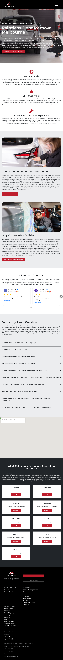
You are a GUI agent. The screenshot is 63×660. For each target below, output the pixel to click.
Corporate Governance (10, 625)
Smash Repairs (27, 598)
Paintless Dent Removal (29, 602)
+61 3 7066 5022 (8, 648)
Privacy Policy (8, 654)
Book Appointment (33, 576)
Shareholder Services (9, 623)
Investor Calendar (8, 608)
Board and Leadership (10, 592)
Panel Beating (26, 604)
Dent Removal (26, 600)
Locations (6, 630)
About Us (6, 590)
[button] (1, 296)
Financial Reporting (9, 613)
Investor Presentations (10, 621)
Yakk (17, 656)
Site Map (6, 634)
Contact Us (26, 596)
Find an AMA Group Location (30, 590)
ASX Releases (7, 611)
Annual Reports (8, 615)
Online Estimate (33, 580)
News (24, 592)
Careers (25, 594)
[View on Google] (5, 290)
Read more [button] (7, 301)
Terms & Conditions (9, 632)
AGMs (5, 619)
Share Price (7, 617)
